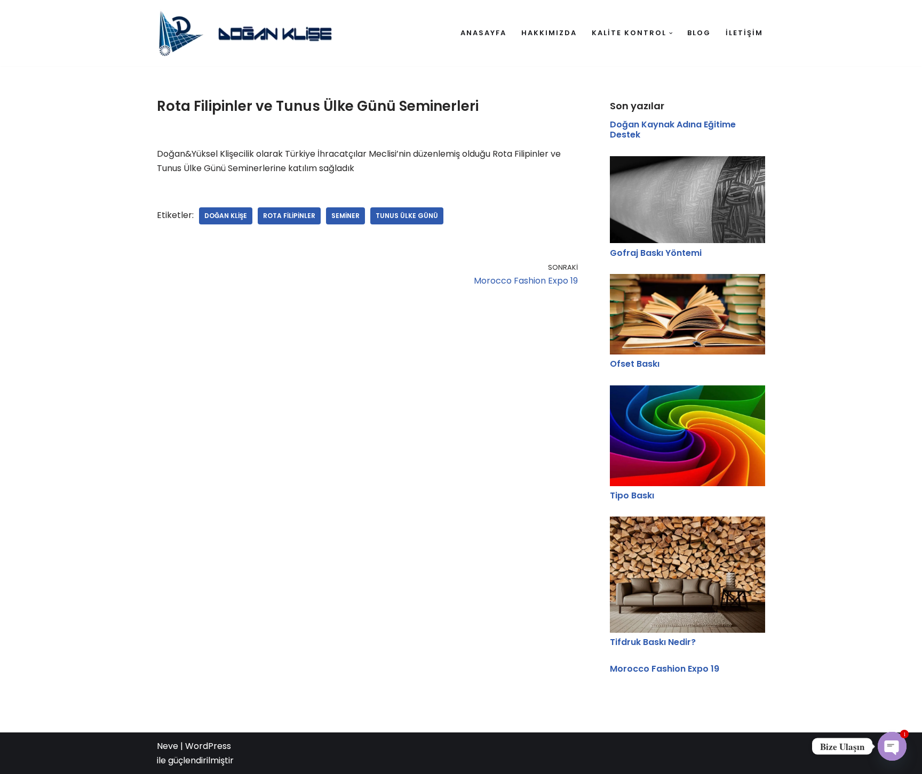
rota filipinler (289, 215)
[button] (671, 33)
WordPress (208, 746)
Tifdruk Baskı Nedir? (653, 642)
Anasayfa (483, 33)
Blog (699, 33)
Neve (167, 746)
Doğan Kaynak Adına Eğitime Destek (673, 129)
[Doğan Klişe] (250, 33)
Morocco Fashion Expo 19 (664, 669)
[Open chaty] (892, 746)
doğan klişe (225, 215)
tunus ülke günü (407, 215)
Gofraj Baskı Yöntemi (656, 253)
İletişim (744, 33)
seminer (345, 215)
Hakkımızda (549, 33)
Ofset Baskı (634, 364)
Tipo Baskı (632, 495)
